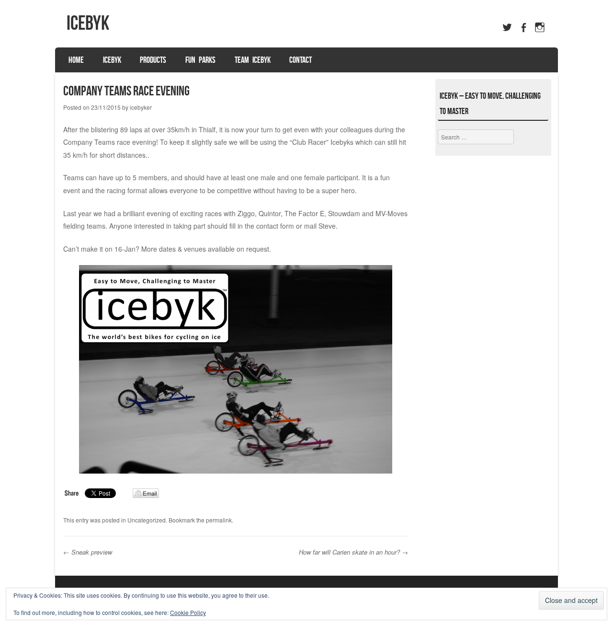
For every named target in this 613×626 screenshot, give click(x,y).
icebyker (141, 107)
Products (153, 60)
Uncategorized (146, 520)
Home (76, 60)
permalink (219, 520)
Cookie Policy (188, 612)
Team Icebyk (253, 60)
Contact (300, 60)
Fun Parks (200, 60)
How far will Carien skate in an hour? (353, 551)
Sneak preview (88, 551)
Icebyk (112, 60)
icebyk (88, 23)
